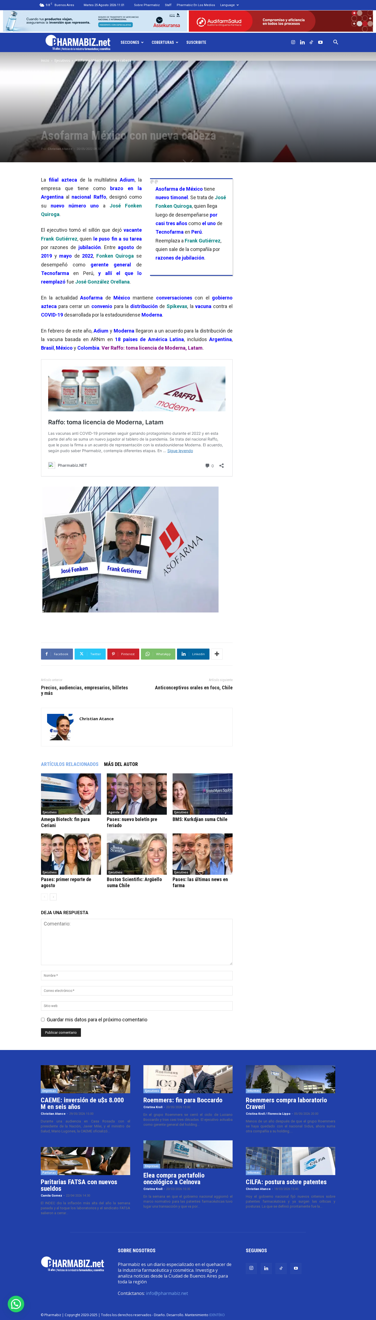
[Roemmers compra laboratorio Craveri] (290, 1079)
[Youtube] (320, 42)
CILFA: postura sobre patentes (286, 1182)
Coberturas (163, 42)
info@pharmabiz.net (167, 1293)
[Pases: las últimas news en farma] (203, 854)
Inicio (45, 60)
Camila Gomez (51, 1195)
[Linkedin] (302, 42)
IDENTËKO (217, 1315)
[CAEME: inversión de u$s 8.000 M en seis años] (85, 1079)
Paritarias (49, 1173)
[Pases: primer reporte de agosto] (71, 854)
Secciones (130, 42)
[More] (217, 654)
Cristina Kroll (152, 1107)
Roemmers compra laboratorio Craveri (286, 1103)
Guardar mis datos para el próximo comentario (97, 1019)
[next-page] (53, 897)
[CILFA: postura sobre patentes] (290, 1161)
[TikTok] (311, 42)
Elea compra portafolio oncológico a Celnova (174, 1178)
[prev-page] (44, 897)
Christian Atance (60, 149)
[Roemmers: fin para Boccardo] (188, 1079)
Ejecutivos (62, 60)
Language (227, 5)
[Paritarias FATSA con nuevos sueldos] (85, 1161)
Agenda (113, 812)
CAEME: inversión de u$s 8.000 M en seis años (82, 1103)
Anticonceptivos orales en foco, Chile (194, 687)
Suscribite (196, 42)
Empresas (49, 1091)
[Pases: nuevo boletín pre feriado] (137, 794)
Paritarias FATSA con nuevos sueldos (79, 1185)
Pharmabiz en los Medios (196, 5)
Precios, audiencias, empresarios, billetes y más (84, 690)
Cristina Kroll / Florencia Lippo (268, 1114)
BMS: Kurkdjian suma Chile (200, 819)
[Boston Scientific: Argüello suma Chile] (137, 854)
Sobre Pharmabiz (147, 5)
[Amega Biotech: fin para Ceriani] (71, 794)
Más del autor (121, 764)
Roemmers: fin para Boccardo (182, 1100)
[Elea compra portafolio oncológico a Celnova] (188, 1154)
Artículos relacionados (70, 764)
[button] (335, 42)
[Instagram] (293, 42)
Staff (168, 5)
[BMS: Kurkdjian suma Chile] (203, 794)
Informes (253, 1091)
